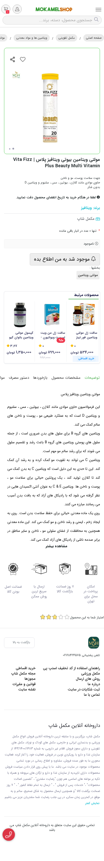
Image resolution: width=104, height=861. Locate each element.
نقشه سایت (27, 689)
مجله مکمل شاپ (23, 673)
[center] (97, 20)
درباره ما (94, 684)
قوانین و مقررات (24, 684)
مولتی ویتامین (88, 275)
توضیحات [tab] (92, 378)
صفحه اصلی (93, 37)
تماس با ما (92, 695)
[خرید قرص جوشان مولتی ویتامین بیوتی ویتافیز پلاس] (93, 642)
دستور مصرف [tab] (19, 378)
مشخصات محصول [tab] (66, 378)
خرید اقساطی (26, 668)
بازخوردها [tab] (40, 378)
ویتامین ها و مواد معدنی (31, 37)
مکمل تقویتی (66, 37)
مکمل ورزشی (90, 673)
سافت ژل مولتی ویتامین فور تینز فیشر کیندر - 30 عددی (86, 335)
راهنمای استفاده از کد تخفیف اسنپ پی (71, 668)
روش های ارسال (88, 679)
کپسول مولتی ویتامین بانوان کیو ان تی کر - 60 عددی (20, 335)
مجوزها (30, 679)
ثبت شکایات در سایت (84, 689)
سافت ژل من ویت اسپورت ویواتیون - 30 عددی (52, 335)
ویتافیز (86, 208)
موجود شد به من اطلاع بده (62, 259)
